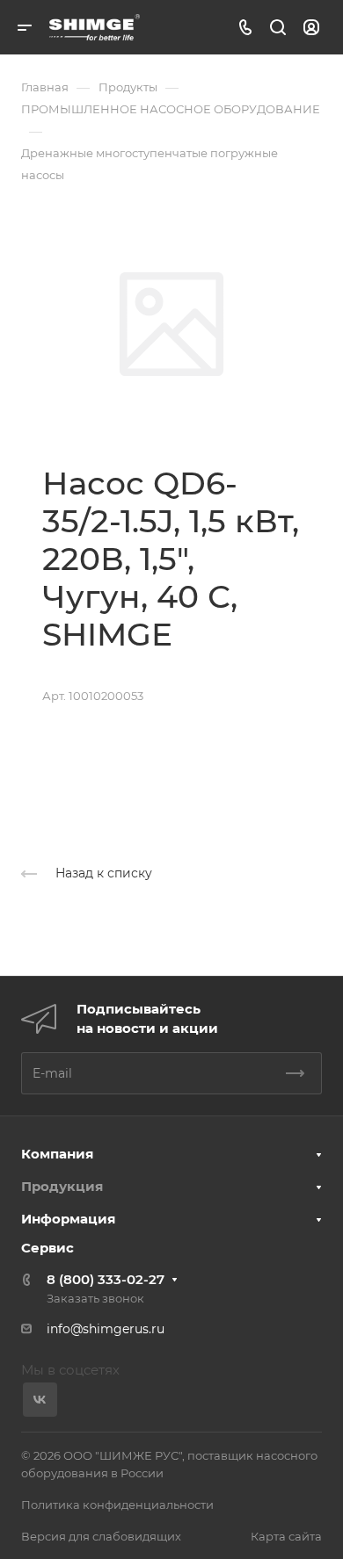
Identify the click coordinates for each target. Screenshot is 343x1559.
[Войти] (311, 27)
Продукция (62, 1186)
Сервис (47, 1247)
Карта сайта (286, 1536)
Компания (57, 1153)
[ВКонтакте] (40, 1399)
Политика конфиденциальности (117, 1505)
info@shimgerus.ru (105, 1329)
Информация (68, 1218)
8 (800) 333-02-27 (105, 1279)
